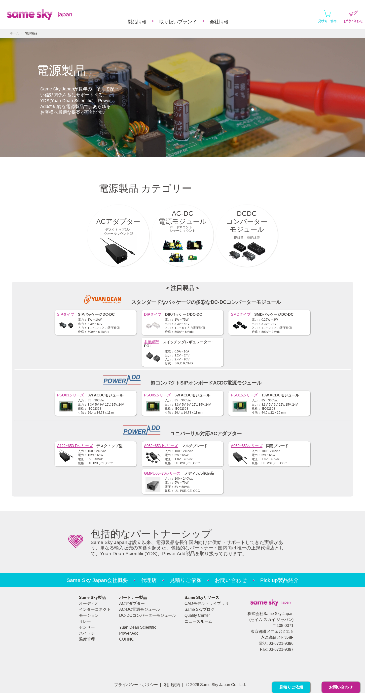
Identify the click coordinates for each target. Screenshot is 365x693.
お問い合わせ (231, 580)
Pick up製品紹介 (279, 580)
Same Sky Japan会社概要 (97, 580)
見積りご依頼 (327, 21)
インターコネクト (95, 609)
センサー (87, 627)
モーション (89, 615)
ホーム (14, 33)
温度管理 (87, 639)
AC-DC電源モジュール (139, 609)
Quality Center (197, 615)
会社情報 (219, 21)
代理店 (149, 580)
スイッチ (87, 633)
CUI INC (126, 639)
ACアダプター (132, 603)
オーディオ (89, 603)
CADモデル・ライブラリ (206, 603)
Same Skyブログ (199, 609)
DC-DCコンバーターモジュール (147, 615)
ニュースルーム (198, 621)
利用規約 (172, 685)
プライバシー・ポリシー (136, 685)
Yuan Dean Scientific (137, 627)
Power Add (129, 633)
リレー (85, 621)
